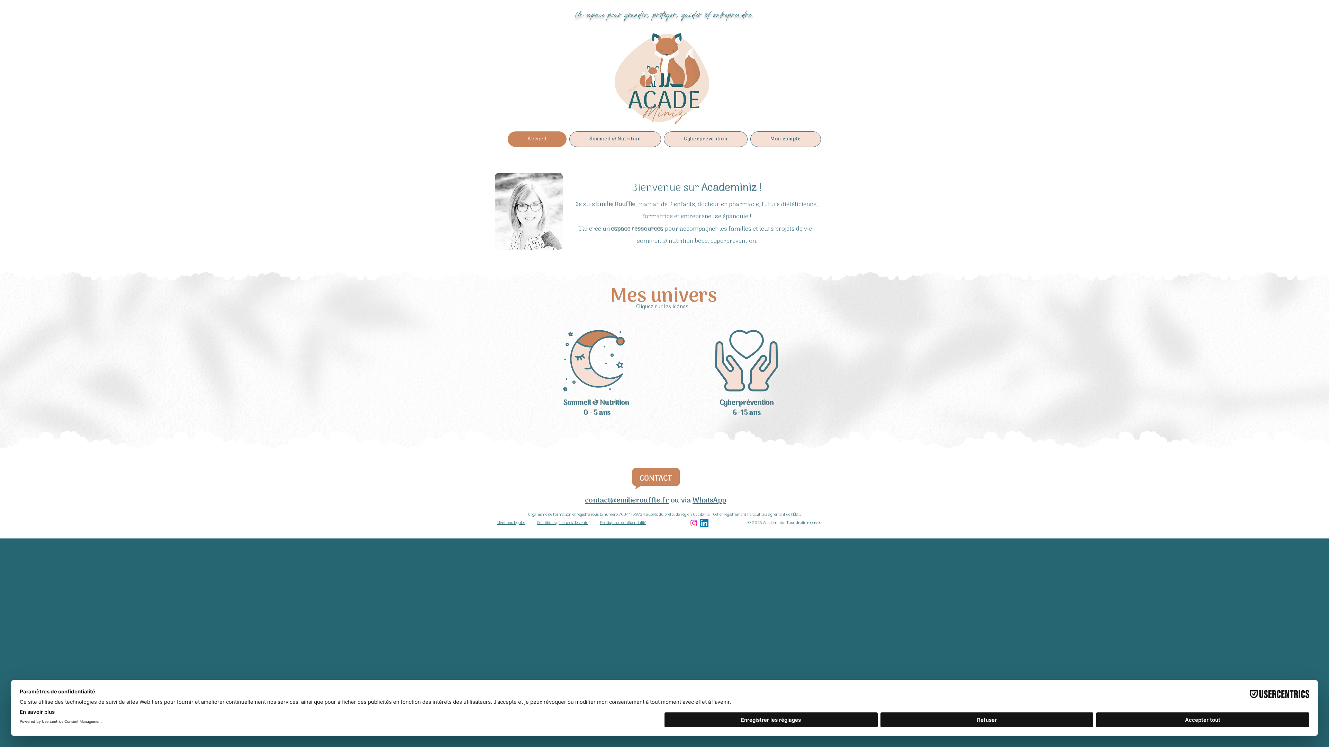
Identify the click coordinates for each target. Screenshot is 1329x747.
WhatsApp (709, 501)
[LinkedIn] (704, 523)
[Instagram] (693, 523)
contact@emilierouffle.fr (627, 501)
